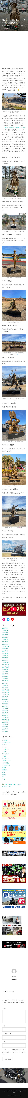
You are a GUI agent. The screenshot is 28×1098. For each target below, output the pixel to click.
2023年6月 (5, 703)
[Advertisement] (14, 49)
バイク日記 (16, 25)
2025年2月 (5, 658)
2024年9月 (5, 669)
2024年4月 (5, 681)
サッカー (4, 747)
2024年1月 (5, 687)
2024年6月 (5, 676)
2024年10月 (5, 667)
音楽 (3, 779)
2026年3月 (5, 637)
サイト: (4, 1041)
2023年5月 (5, 706)
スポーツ (4, 751)
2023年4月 (5, 708)
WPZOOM (18, 1095)
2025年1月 (5, 660)
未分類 (4, 774)
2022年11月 (5, 720)
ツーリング (5, 753)
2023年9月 (5, 697)
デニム (4, 756)
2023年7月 (5, 701)
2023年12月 (5, 690)
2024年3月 (5, 683)
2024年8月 (5, 671)
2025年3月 (5, 655)
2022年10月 (5, 722)
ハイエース (5, 758)
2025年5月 (5, 653)
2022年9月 (5, 724)
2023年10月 (5, 694)
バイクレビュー (6, 760)
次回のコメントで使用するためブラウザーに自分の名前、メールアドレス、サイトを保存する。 (13, 1052)
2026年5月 (5, 635)
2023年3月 (5, 710)
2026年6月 (5, 632)
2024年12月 (5, 662)
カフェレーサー (6, 742)
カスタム (4, 740)
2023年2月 (5, 713)
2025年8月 (5, 648)
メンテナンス (6, 765)
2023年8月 (5, 699)
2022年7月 (5, 729)
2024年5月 (5, 678)
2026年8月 (5, 628)
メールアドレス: (6, 1033)
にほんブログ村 (6, 786)
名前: (3, 1026)
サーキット (5, 749)
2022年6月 (5, 731)
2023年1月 (5, 715)
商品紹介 (4, 770)
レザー (4, 767)
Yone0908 (7, 25)
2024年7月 (5, 674)
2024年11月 (5, 664)
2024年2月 (5, 685)
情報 (22, 25)
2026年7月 (5, 630)
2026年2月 (5, 639)
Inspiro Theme (10, 1095)
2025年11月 (5, 646)
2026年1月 (5, 642)
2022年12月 (5, 717)
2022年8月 (5, 726)
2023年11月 (5, 692)
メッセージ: (5, 1008)
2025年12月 (5, 644)
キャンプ (4, 744)
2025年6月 (5, 651)
